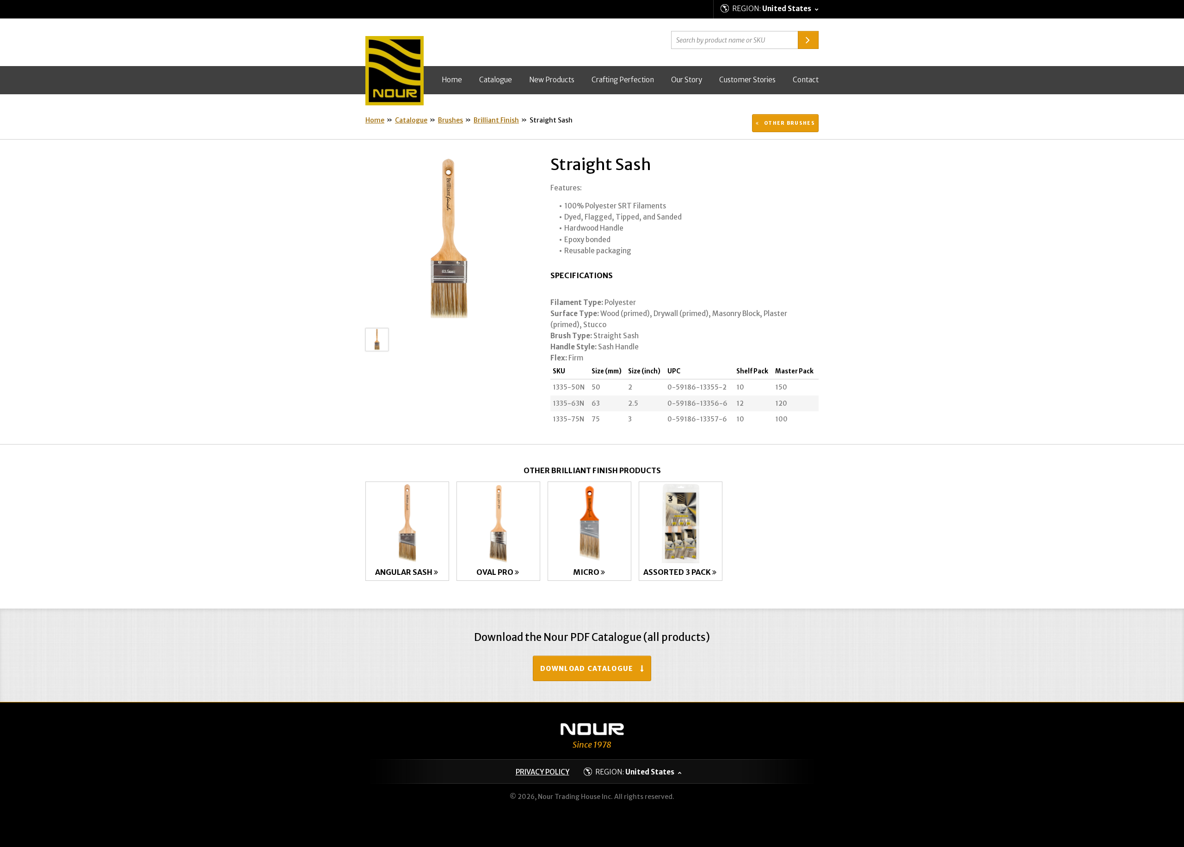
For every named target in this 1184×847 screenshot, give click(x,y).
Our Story (686, 79)
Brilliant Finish (496, 120)
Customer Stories (747, 79)
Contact (806, 79)
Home (452, 79)
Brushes (450, 120)
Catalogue (495, 79)
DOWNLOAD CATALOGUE (586, 668)
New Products (551, 79)
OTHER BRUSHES (789, 123)
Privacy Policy (542, 772)
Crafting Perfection (623, 79)
